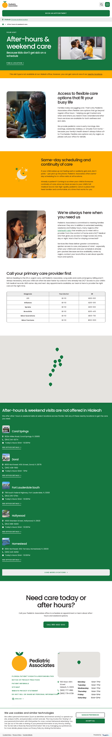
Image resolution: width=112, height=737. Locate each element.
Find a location (14, 63)
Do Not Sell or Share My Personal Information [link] (35, 694)
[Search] (101, 4)
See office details (11, 447)
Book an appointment (56, 13)
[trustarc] (106, 735)
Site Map (16, 687)
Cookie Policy (7, 735)
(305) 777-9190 (66, 690)
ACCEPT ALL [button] (90, 721)
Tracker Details (27, 735)
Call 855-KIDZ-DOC (56, 625)
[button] (57, 349)
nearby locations (95, 74)
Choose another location (19, 19)
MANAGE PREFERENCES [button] (90, 715)
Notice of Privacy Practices (26, 680)
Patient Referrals (20, 684)
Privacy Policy (17, 735)
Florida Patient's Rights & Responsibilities (33, 676)
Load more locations (55, 572)
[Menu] (107, 4)
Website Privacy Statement (25, 691)
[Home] (3, 24)
